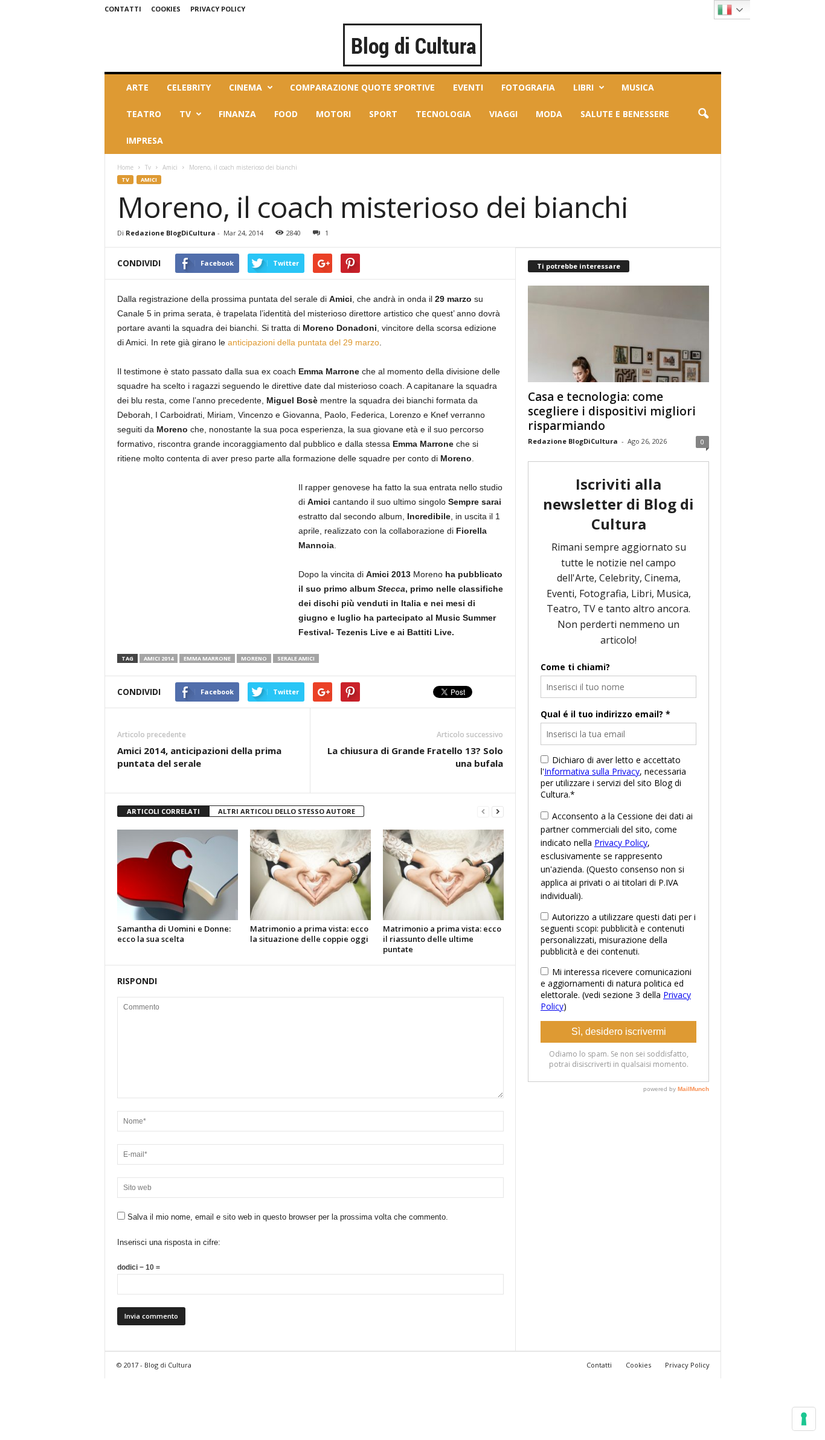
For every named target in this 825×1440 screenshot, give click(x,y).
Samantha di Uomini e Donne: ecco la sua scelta (174, 933)
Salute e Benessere (624, 114)
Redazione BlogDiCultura (171, 232)
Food (286, 114)
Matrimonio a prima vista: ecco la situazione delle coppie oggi (309, 933)
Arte (137, 87)
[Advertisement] (207, 555)
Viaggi (503, 114)
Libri (583, 87)
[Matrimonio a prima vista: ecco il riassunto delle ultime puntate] (443, 875)
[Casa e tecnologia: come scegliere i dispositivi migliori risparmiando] (618, 334)
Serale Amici (296, 658)
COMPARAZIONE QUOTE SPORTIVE (362, 87)
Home (125, 167)
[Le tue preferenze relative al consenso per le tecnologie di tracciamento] (803, 1418)
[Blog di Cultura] (412, 45)
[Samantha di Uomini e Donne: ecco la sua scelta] (177, 875)
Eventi (468, 87)
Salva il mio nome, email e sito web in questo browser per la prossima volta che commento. (287, 1216)
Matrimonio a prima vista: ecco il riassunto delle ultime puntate (442, 939)
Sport (383, 114)
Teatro (143, 114)
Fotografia (528, 87)
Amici (170, 167)
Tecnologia (443, 114)
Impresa (144, 140)
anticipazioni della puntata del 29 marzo (303, 342)
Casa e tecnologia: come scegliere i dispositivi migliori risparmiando (612, 411)
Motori (333, 114)
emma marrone (207, 658)
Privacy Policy (217, 8)
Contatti (122, 8)
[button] (703, 114)
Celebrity (189, 87)
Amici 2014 (158, 658)
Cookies (166, 8)
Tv (185, 114)
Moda (549, 114)
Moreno (254, 658)
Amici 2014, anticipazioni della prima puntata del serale (199, 756)
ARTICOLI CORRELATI (163, 811)
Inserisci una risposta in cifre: (168, 1242)
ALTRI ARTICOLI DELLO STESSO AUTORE (286, 811)
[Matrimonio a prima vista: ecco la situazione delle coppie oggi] (310, 875)
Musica (637, 87)
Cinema (245, 87)
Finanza (237, 114)
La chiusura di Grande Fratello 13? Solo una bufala (415, 756)
